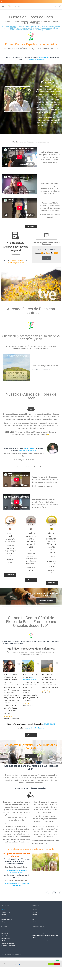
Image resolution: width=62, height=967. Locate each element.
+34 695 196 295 (44, 58)
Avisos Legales (6, 938)
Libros (34, 919)
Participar (46, 258)
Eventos (4, 917)
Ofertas (35, 912)
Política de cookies (7, 940)
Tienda (35, 909)
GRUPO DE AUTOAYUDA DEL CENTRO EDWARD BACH (45, 936)
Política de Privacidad (8, 943)
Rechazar (57, 964)
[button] (31, 284)
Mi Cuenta (5, 933)
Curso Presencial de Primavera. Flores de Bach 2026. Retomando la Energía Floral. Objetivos (47, 932)
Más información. (23, 964)
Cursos (4, 914)
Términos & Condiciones (8, 945)
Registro (4, 931)
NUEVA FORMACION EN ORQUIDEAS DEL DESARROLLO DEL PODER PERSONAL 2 (43, 941)
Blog (3, 921)
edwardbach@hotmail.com (35, 60)
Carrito (35, 921)
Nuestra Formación (7, 919)
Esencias (35, 917)
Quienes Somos (6, 912)
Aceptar (51, 964)
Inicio (3, 909)
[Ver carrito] (58, 6)
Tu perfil (4, 935)
